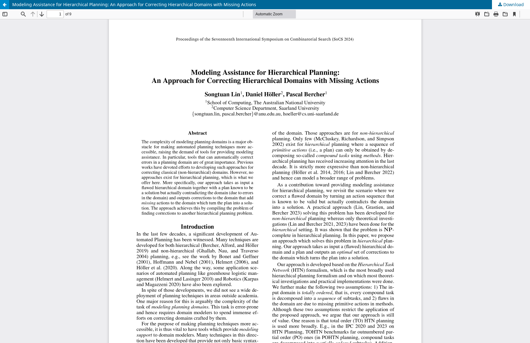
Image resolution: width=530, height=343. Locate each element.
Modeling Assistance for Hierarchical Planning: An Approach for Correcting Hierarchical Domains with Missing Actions (134, 4)
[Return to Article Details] (4, 4)
